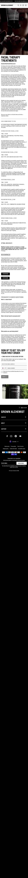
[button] (18, 5)
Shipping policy (6, 448)
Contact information (13, 448)
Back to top (24, 407)
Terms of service (20, 446)
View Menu (5, 273)
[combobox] (4, 368)
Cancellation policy (21, 448)
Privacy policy (13, 446)
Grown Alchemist (13, 470)
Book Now (5, 278)
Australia (14, 441)
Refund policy (7, 446)
